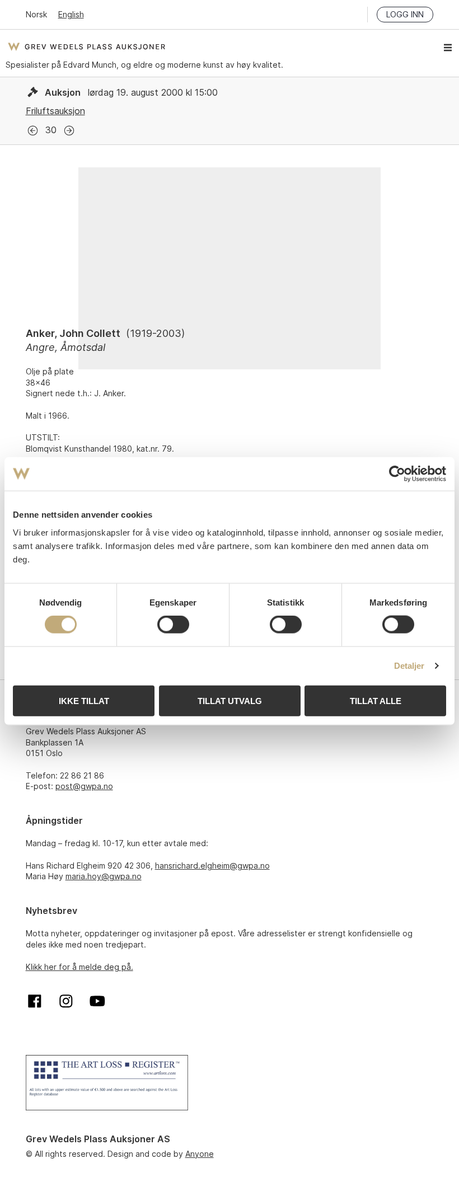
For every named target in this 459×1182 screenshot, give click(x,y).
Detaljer (409, 665)
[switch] (173, 625)
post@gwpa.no (84, 786)
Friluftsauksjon (55, 110)
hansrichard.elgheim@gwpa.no (212, 865)
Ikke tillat (84, 700)
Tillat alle (375, 700)
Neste (69, 131)
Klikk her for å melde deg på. (79, 967)
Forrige (33, 131)
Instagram (66, 1001)
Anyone (199, 1153)
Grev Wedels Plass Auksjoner (86, 46)
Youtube (97, 1001)
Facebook (35, 1001)
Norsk (36, 14)
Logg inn (405, 14)
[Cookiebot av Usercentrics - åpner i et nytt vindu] (397, 474)
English (71, 14)
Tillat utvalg (230, 700)
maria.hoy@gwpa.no (103, 876)
